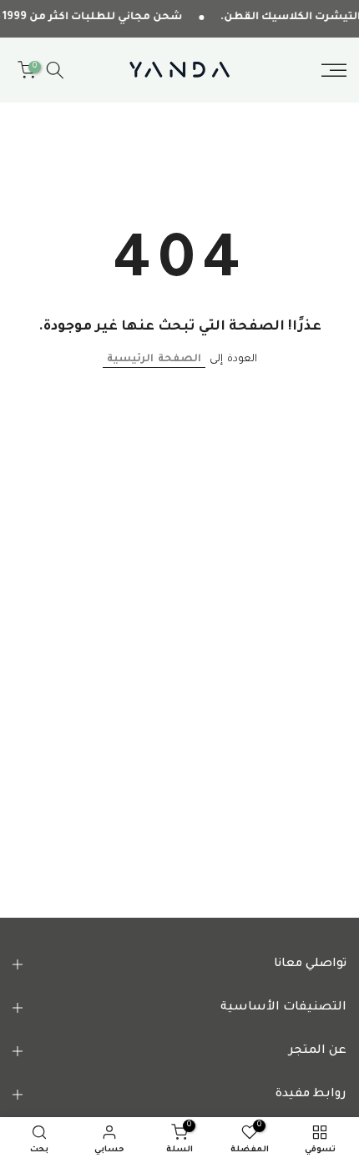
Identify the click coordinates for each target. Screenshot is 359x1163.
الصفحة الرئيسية (154, 359)
